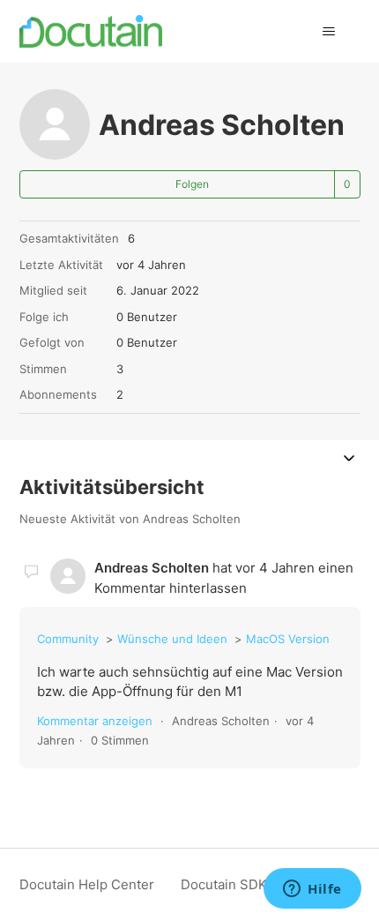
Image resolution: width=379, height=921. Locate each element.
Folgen (192, 184)
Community (68, 639)
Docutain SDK (224, 884)
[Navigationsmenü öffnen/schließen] (329, 32)
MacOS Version (288, 639)
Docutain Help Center (86, 884)
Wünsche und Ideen (172, 639)
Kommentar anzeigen (94, 721)
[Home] (91, 31)
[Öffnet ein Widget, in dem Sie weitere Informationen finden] (312, 890)
